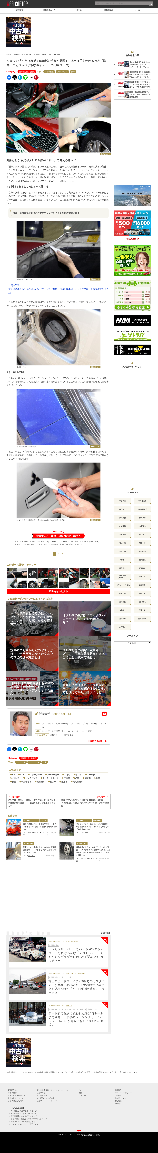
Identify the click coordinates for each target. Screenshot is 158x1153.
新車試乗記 (12, 1090)
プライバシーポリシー (123, 1093)
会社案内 (118, 1090)
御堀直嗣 (142, 518)
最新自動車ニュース (15, 1098)
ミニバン (16, 778)
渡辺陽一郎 (142, 551)
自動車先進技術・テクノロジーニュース (52, 1090)
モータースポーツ (51, 778)
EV (13, 775)
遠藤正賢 (142, 585)
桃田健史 (142, 560)
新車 (98, 778)
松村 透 (122, 593)
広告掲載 (118, 1101)
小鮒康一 (122, 560)
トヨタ (79, 775)
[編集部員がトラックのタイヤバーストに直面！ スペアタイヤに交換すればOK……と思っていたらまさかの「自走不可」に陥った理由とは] (66, 851)
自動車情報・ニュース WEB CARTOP (21, 1072)
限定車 (64, 782)
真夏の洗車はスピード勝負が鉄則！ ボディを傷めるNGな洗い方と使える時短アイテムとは (40, 826)
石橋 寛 (69, 1006)
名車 (77, 778)
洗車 (73, 72)
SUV (22, 775)
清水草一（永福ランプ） (122, 577)
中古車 (67, 778)
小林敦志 (122, 535)
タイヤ (67, 775)
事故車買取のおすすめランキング (24, 1116)
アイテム (43, 820)
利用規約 (118, 1095)
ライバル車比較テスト (16, 1095)
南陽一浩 (142, 543)
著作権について (121, 1098)
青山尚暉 (122, 543)
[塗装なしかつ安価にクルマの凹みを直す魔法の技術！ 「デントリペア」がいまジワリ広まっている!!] (13, 851)
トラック (91, 775)
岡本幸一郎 (142, 619)
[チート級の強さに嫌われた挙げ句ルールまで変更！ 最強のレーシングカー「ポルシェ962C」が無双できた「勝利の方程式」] (27, 1014)
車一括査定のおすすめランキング (24, 1111)
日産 (14, 782)
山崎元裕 (122, 526)
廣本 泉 (122, 551)
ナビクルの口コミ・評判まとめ (23, 1122)
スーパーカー (53, 775)
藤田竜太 (122, 568)
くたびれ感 (49, 72)
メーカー (82, 1095)
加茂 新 (142, 593)
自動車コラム (29, 844)
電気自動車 (78, 782)
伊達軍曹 (122, 518)
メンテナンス (62, 72)
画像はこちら (105, 154)
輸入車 (53, 782)
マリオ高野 (142, 501)
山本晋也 (142, 526)
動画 (80, 1093)
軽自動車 (41, 782)
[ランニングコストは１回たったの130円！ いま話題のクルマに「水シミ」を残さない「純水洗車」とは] (66, 827)
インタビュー (42, 1095)
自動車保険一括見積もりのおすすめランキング (29, 1119)
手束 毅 (142, 610)
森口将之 (142, 535)
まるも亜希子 (142, 509)
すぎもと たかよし (122, 585)
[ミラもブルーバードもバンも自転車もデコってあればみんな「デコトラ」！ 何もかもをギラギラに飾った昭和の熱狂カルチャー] (27, 949)
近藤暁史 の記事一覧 (97, 741)
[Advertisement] (58, 900)
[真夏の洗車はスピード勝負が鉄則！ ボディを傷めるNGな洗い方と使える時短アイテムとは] (13, 827)
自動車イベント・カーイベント (60, 977)
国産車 (88, 778)
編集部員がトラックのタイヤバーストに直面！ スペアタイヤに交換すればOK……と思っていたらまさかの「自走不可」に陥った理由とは (93, 851)
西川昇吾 (122, 602)
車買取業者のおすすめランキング (24, 1114)
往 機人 (31, 856)
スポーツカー (36, 775)
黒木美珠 (122, 619)
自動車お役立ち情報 (27, 72)
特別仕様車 (26, 782)
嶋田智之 (122, 509)
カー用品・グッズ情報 (31, 820)
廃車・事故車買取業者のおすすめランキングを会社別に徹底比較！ (46, 213)
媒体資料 (118, 1104)
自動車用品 (97, 820)
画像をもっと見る (58, 591)
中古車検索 (12, 1093)
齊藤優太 (122, 610)
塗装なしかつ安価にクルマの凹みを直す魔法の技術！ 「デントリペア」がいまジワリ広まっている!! (39, 849)
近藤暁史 (37, 55)
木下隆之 (122, 627)
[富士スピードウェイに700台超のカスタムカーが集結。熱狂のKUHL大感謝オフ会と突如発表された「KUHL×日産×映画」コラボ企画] (27, 981)
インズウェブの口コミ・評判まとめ (25, 1124)
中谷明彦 (122, 501)
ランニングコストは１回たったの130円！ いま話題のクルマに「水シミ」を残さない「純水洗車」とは (93, 826)
